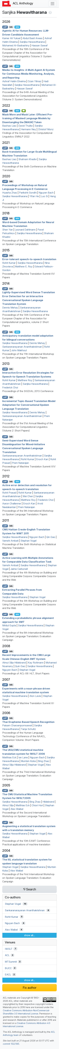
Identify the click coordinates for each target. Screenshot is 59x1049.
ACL (7, 955)
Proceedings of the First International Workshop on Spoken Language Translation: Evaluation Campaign (28, 878)
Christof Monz (46, 129)
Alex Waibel (16, 808)
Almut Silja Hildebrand (14, 662)
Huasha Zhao (9, 192)
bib (11, 27)
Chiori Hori (37, 805)
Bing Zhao (43, 761)
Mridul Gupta (9, 625)
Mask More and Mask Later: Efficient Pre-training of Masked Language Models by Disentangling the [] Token (27, 118)
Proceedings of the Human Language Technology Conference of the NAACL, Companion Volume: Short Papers (24, 736)
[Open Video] (23, 110)
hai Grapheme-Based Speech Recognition (28, 721)
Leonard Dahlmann (25, 229)
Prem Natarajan (20, 462)
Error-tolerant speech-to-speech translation (29, 259)
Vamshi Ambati (10, 540)
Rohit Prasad (9, 492)
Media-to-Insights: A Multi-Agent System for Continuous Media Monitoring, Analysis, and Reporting (28, 73)
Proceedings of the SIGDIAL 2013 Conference (27, 391)
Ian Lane (23, 757)
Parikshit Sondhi (28, 192)
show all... (29, 935)
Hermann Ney (28, 129)
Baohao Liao (9, 125)
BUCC (8, 968)
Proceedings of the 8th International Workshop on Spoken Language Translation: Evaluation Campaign (27, 636)
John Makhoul (19, 350)
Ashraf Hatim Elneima (14, 81)
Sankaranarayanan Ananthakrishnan (22, 346)
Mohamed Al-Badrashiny (15, 45)
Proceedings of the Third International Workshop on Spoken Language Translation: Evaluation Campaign (28, 775)
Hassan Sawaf (39, 45)
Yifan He (34, 196)
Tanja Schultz (28, 729)
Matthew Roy (25, 380)
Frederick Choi (10, 387)
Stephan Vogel (28, 540)
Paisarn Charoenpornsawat (17, 725)
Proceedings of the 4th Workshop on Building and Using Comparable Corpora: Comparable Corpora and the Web (29, 576)
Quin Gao (20, 666)
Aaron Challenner (11, 503)
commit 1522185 (11, 1044)
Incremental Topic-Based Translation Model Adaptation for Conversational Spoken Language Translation (28, 404)
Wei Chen (28, 496)
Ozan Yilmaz (34, 81)
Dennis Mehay (10, 307)
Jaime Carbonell (19, 568)
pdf (5, 27)
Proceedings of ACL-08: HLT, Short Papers (25, 673)
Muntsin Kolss (28, 761)
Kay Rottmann (36, 662)
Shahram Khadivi (27, 159)
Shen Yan (7, 229)
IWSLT (8, 948)
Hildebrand (48, 801)
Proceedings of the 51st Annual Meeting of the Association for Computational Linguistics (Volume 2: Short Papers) (27, 427)
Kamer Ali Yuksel (11, 38)
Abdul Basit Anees (32, 38)
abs (17, 27)
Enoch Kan (42, 459)
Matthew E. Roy (24, 266)
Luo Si (44, 196)
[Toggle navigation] (52, 4)
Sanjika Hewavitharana (32, 41)
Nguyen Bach (46, 192)
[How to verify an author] (50, 12)
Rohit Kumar (9, 262)
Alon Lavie (35, 695)
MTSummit (11, 961)
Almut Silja (8, 805)
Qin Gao (50, 537)
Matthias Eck (9, 757)
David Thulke (25, 125)
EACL (8, 974)
